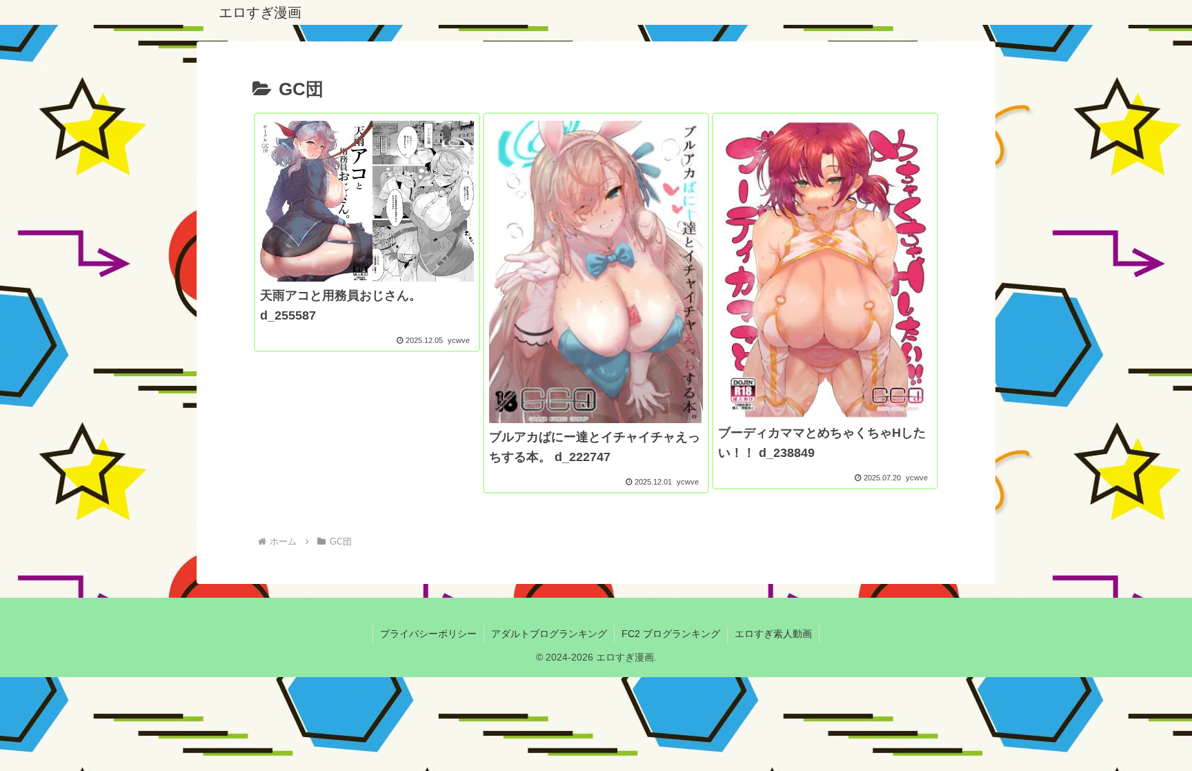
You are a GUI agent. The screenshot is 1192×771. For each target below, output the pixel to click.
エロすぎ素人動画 (773, 633)
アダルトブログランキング (549, 633)
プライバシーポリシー (428, 633)
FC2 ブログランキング (671, 633)
